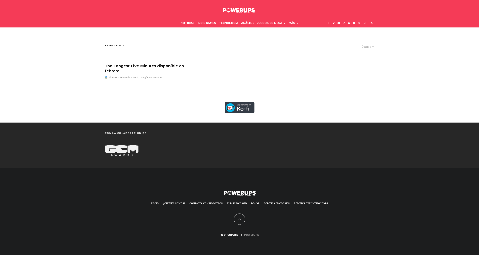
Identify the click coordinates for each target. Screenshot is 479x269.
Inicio (155, 203)
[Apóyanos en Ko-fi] (239, 105)
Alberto (113, 77)
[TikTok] (344, 23)
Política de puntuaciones (311, 203)
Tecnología (228, 23)
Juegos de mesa (269, 23)
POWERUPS (251, 235)
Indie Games (207, 23)
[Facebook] (329, 23)
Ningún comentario (151, 77)
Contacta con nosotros (206, 203)
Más (292, 23)
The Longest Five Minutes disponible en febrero (144, 68)
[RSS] (359, 23)
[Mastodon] (349, 23)
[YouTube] (338, 23)
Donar (255, 203)
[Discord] (354, 23)
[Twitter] (333, 23)
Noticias (188, 23)
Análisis (247, 23)
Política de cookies (277, 203)
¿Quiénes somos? (174, 203)
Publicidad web (237, 203)
